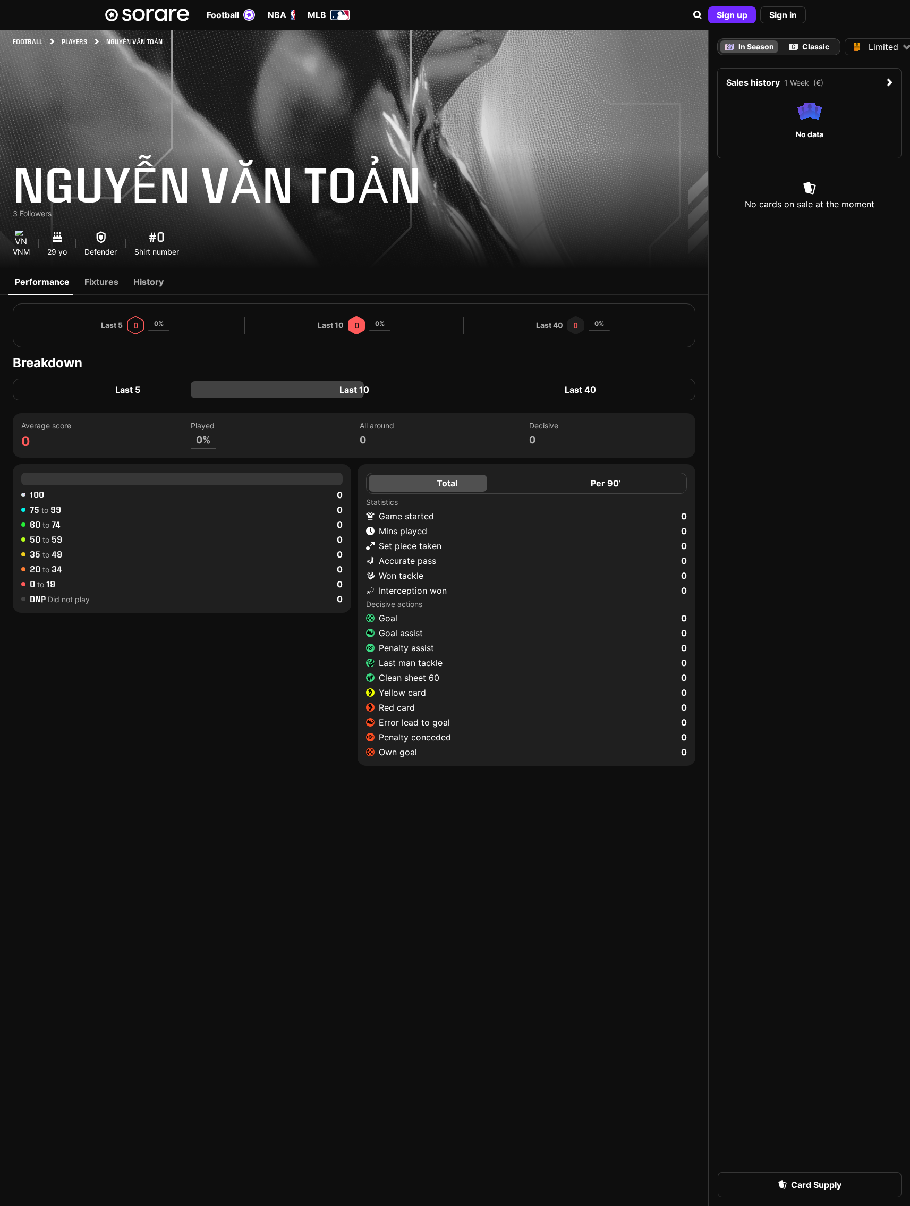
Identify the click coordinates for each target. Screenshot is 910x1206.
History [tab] (148, 281)
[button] (697, 15)
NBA (277, 15)
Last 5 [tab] (127, 389)
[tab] (809, 47)
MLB (317, 15)
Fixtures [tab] (101, 281)
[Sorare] (147, 15)
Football (223, 15)
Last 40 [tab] (580, 389)
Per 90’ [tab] (606, 483)
